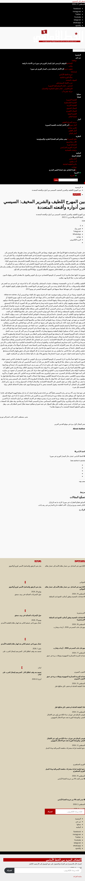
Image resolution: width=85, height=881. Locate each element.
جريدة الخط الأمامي (66, 74)
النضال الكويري (71, 111)
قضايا (79, 97)
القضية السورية (71, 100)
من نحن (78, 58)
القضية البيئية (72, 114)
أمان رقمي (73, 159)
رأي (63, 170)
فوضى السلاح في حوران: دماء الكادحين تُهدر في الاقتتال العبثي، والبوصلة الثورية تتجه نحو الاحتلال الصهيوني (66, 739)
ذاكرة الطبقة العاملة (70, 164)
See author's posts (77, 460)
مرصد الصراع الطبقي (69, 122)
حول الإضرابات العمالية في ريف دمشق (28, 594)
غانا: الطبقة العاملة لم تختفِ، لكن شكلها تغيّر (70, 686)
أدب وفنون (73, 161)
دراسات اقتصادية (71, 150)
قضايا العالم (73, 117)
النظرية (78, 136)
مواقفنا (74, 60)
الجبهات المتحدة (71, 80)
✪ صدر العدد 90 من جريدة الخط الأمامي (71, 779)
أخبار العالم (73, 133)
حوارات (74, 167)
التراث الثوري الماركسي (68, 147)
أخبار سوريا (61, 125)
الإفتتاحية (47, 63)
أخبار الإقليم (73, 131)
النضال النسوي (72, 108)
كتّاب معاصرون (71, 142)
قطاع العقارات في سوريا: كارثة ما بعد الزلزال (67, 502)
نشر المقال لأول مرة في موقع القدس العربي (69, 424)
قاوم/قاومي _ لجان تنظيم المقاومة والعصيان (57, 89)
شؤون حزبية (52, 69)
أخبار (79, 119)
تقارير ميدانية (72, 128)
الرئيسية (78, 55)
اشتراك (49, 811)
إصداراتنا (74, 72)
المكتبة (78, 153)
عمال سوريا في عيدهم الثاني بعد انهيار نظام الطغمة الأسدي (21, 623)
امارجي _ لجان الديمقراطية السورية (60, 86)
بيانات (71, 66)
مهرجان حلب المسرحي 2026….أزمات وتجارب (69, 627)
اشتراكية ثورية (72, 145)
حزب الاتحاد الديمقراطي (64, 83)
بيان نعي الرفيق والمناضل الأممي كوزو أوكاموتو (25, 566)
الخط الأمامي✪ (77, 217)
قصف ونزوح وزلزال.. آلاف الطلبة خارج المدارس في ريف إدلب (61, 505)
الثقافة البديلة (76, 156)
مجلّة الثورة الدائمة (66, 77)
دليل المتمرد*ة (57, 139)
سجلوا (79, 94)
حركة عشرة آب (67, 91)
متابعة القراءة (77, 876)
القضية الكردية (72, 105)
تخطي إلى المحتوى (78, 1)
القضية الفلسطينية (70, 103)
